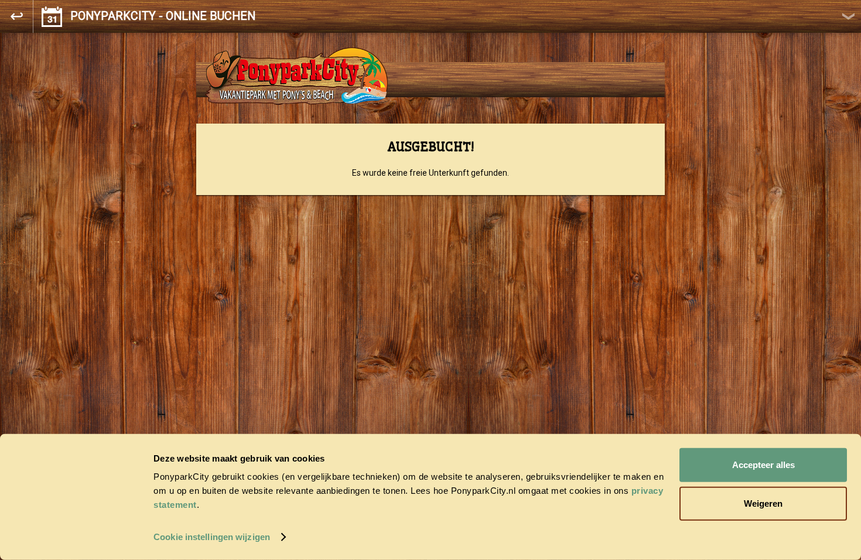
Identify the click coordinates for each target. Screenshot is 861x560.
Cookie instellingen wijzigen (211, 537)
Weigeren (763, 503)
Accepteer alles (763, 465)
